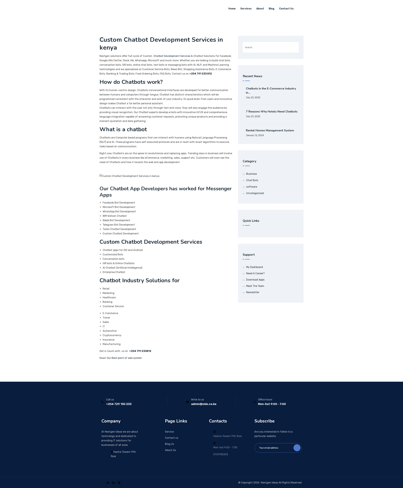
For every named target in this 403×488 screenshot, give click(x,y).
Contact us (171, 437)
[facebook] (102, 482)
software (251, 186)
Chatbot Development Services (171, 56)
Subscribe (297, 447)
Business (251, 173)
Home (232, 8)
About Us (170, 450)
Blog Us (169, 443)
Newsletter (252, 292)
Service (169, 431)
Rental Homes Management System (270, 130)
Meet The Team (255, 285)
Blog (271, 8)
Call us (110, 399)
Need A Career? (255, 273)
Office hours (265, 399)
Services (246, 8)
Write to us (197, 399)
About (260, 8)
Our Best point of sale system (125, 357)
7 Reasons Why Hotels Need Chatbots (272, 111)
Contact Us (286, 8)
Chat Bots (252, 180)
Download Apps (255, 279)
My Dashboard (254, 267)
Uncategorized (255, 193)
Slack (106, 220)
